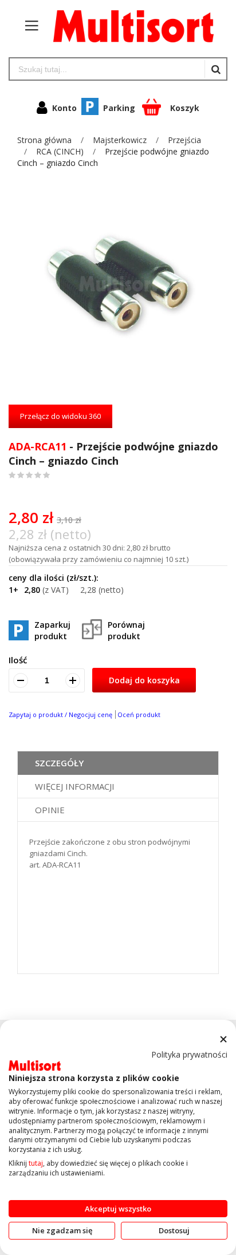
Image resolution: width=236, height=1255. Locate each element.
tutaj (36, 1163)
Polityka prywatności (189, 1054)
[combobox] (107, 69)
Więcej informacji (75, 786)
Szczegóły (59, 763)
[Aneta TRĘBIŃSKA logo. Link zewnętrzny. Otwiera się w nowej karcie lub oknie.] (35, 1065)
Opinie (50, 809)
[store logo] (128, 25)
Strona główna (45, 139)
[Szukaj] (215, 69)
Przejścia (184, 139)
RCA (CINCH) (61, 151)
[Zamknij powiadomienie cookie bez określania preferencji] (223, 1039)
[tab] (118, 763)
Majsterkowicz (121, 139)
